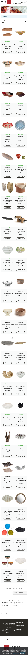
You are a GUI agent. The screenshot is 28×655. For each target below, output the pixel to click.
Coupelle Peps (7, 107)
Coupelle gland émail (20, 107)
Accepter (22, 653)
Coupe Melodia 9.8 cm (7, 293)
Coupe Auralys (7, 76)
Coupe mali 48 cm (7, 355)
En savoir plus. (16, 653)
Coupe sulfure (20, 449)
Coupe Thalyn (20, 138)
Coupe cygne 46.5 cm (7, 449)
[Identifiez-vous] (22, 2)
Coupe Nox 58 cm (7, 231)
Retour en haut (19, 593)
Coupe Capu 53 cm (7, 169)
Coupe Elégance (7, 417)
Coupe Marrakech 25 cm (20, 293)
